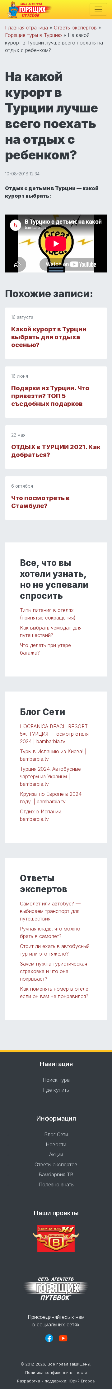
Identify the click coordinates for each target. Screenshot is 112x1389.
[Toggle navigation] (98, 9)
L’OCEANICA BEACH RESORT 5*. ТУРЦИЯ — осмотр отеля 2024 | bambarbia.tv (54, 733)
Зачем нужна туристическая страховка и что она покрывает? (53, 971)
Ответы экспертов (75, 27)
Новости (56, 1144)
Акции (56, 1154)
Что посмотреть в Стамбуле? (40, 502)
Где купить (56, 1090)
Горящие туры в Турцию (33, 35)
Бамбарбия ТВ (56, 1174)
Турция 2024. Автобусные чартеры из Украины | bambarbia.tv (50, 776)
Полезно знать (56, 1184)
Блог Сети (56, 1134)
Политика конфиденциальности (56, 1372)
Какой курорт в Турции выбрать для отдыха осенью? (48, 337)
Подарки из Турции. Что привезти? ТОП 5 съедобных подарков (50, 395)
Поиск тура (56, 1080)
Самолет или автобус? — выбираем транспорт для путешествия (50, 911)
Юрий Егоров (82, 1381)
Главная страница (26, 27)
